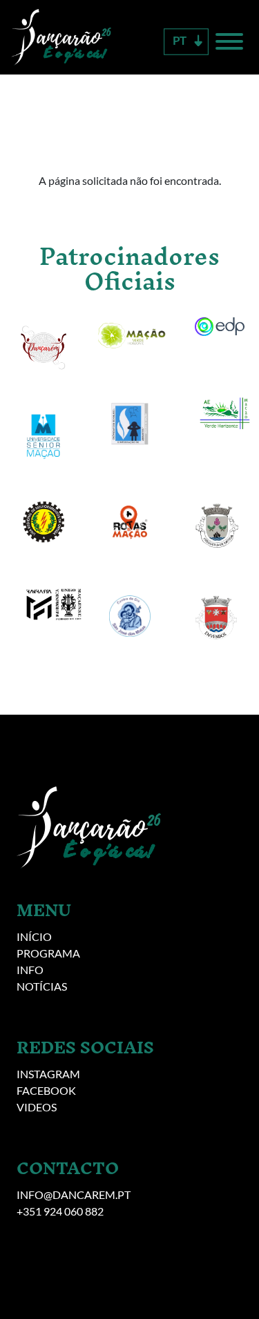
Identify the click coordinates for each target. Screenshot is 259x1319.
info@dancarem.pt (74, 1194)
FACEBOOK (46, 1090)
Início (34, 936)
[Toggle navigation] (226, 43)
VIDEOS (37, 1106)
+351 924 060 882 (60, 1211)
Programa (48, 953)
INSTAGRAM (48, 1073)
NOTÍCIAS (42, 986)
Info (30, 969)
